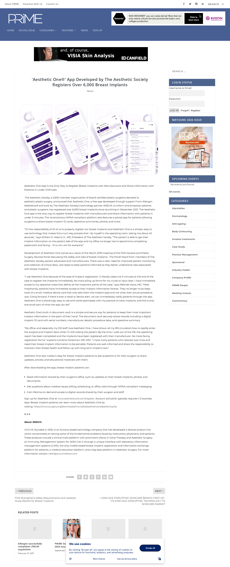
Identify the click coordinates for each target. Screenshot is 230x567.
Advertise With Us (32, 4)
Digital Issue (27, 30)
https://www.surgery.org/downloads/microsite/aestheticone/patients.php (75, 406)
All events (174, 191)
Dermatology (179, 216)
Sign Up (97, 30)
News (84, 30)
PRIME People (180, 285)
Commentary (179, 300)
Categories (47, 30)
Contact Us (52, 4)
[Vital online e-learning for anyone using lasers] (108, 529)
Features (67, 30)
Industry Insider (181, 270)
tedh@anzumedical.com (63, 453)
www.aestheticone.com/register (76, 398)
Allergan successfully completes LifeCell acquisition (30, 546)
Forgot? (185, 110)
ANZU (27, 429)
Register (195, 110)
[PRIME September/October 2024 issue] (71, 529)
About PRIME (12, 4)
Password (174, 98)
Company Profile (181, 277)
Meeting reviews (181, 293)
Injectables (178, 208)
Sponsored (178, 262)
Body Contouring (182, 231)
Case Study (178, 246)
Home (10, 30)
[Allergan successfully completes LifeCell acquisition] (35, 529)
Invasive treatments (183, 239)
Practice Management (185, 254)
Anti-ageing (179, 223)
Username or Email (180, 88)
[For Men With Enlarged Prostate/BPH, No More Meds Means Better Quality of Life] (145, 529)
